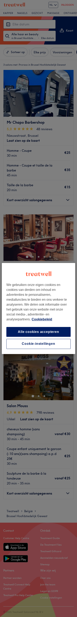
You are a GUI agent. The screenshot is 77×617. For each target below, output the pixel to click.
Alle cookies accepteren (38, 332)
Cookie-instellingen (38, 344)
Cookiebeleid (42, 319)
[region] (38, 308)
